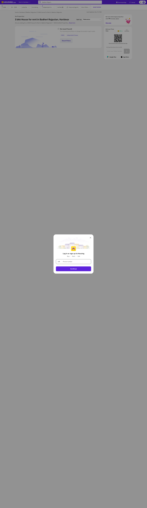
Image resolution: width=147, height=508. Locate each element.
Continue (73, 269)
